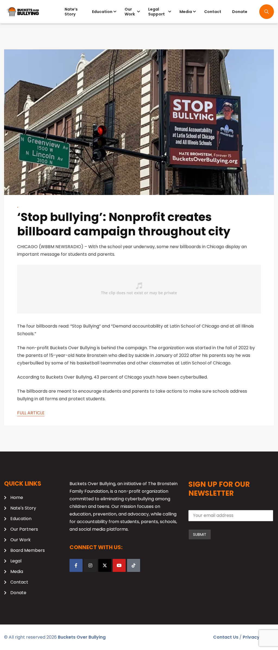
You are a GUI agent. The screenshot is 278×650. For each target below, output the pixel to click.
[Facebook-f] (76, 565)
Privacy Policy (258, 637)
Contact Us (225, 637)
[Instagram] (90, 565)
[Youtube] (119, 565)
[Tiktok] (133, 565)
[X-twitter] (104, 565)
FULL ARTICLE (31, 413)
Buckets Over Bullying (82, 637)
